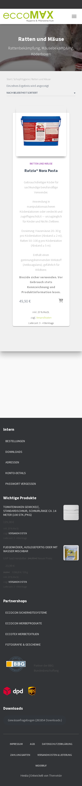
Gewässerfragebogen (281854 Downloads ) (35, 720)
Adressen (12, 462)
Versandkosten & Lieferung (54, 754)
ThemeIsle (55, 775)
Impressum (16, 744)
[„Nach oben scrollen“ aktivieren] (73, 777)
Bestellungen (15, 441)
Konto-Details (15, 473)
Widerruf (41, 765)
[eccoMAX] (30, 16)
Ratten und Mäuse (41, 163)
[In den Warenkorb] (61, 301)
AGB (32, 744)
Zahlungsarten (20, 754)
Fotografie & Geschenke (23, 644)
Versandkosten (44, 317)
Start (9, 79)
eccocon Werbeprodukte (23, 623)
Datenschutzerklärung (57, 744)
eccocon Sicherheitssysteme (26, 612)
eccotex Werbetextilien (22, 634)
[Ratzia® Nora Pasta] (41, 131)
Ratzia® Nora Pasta (41, 170)
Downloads (13, 452)
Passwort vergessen (20, 484)
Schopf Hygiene (22, 79)
